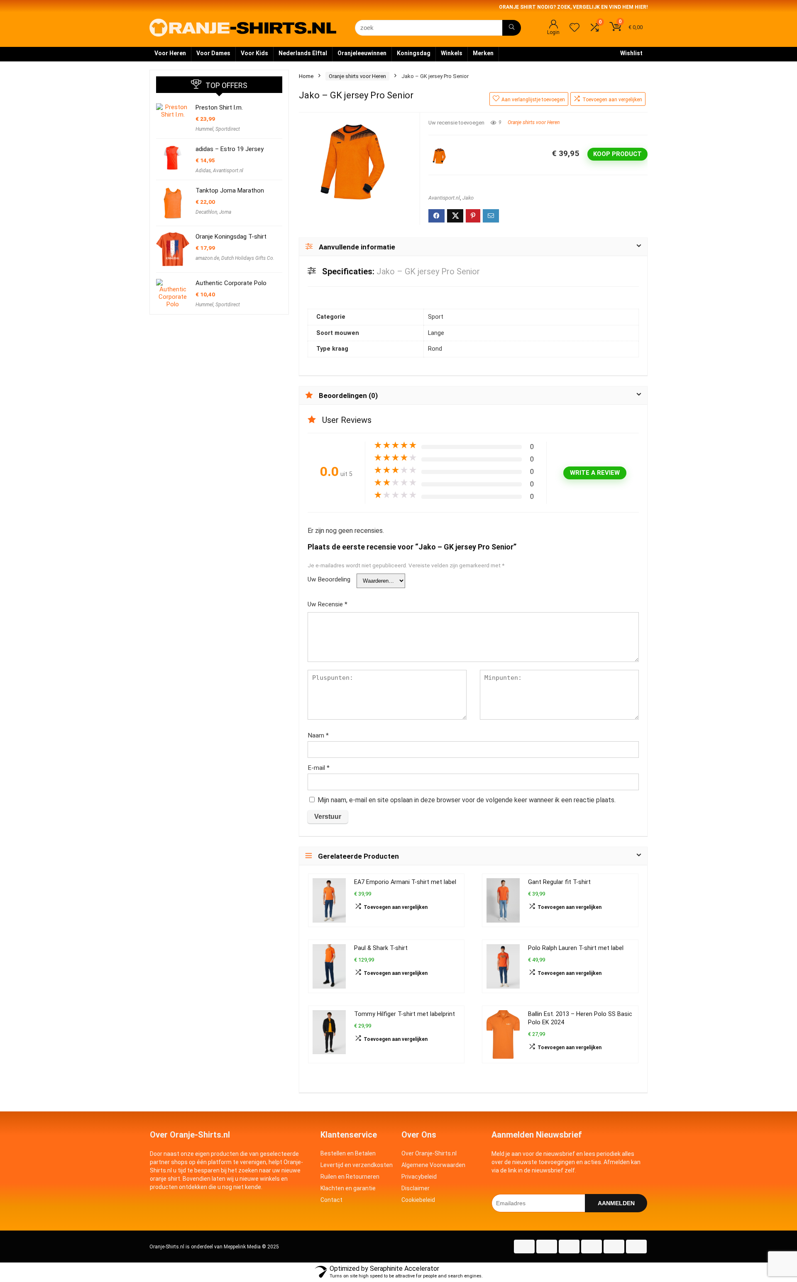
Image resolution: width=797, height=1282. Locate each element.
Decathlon (206, 212)
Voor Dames (213, 53)
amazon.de (207, 258)
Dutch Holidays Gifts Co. (247, 258)
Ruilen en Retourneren (349, 1176)
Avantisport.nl (444, 198)
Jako (468, 198)
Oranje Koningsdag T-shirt (231, 236)
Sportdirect (227, 129)
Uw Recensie (327, 604)
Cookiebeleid (418, 1200)
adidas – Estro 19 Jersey (230, 149)
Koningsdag (413, 53)
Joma (225, 212)
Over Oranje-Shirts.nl (429, 1153)
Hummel (204, 129)
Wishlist (631, 53)
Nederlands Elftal (303, 53)
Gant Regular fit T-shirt (559, 882)
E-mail (319, 768)
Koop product (617, 154)
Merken (483, 53)
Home (306, 76)
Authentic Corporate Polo (231, 283)
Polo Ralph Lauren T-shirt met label (575, 948)
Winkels (451, 53)
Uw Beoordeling (329, 579)
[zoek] (511, 28)
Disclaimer (415, 1188)
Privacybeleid (419, 1176)
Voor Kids (254, 53)
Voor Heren (170, 53)
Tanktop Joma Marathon (230, 190)
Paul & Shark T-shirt (381, 948)
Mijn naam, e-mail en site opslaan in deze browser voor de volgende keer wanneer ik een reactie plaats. (467, 800)
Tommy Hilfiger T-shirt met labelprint (404, 1014)
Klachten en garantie (348, 1188)
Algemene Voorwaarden (433, 1165)
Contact (331, 1200)
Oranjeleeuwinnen (361, 53)
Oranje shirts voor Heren (357, 76)
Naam (318, 735)
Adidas (203, 170)
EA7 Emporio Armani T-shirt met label (405, 882)
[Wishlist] (574, 28)
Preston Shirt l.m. (219, 107)
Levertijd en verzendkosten (356, 1165)
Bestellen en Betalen (348, 1153)
